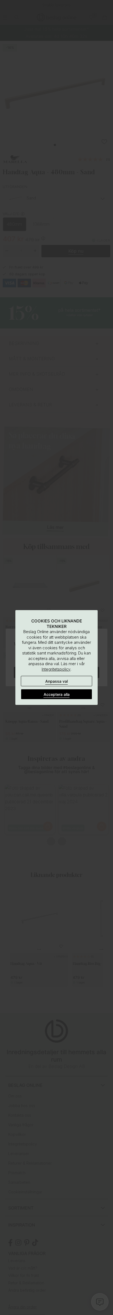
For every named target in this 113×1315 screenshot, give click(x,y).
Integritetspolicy (56, 669)
